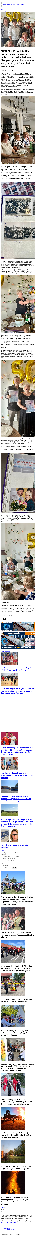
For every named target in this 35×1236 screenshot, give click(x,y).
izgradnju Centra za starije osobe (11, 856)
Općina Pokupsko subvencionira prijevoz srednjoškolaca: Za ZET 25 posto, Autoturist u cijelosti (16, 798)
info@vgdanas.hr (5, 1222)
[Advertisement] (17, 714)
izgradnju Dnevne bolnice (9, 858)
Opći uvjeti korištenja (9, 1229)
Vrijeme (3, 1207)
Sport (12, 4)
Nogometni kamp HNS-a (8, 860)
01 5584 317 (13, 1222)
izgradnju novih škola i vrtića (10, 863)
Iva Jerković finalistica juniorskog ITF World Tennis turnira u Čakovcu (17, 669)
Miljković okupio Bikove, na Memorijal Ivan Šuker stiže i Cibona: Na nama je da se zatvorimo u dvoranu (17, 691)
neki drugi (5, 865)
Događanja (17, 4)
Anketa (2, 850)
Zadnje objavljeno (5, 651)
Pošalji (14, 867)
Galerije (22, 4)
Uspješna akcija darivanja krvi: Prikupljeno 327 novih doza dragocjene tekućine (17, 775)
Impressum (7, 1228)
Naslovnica (3, 4)
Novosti (9, 4)
